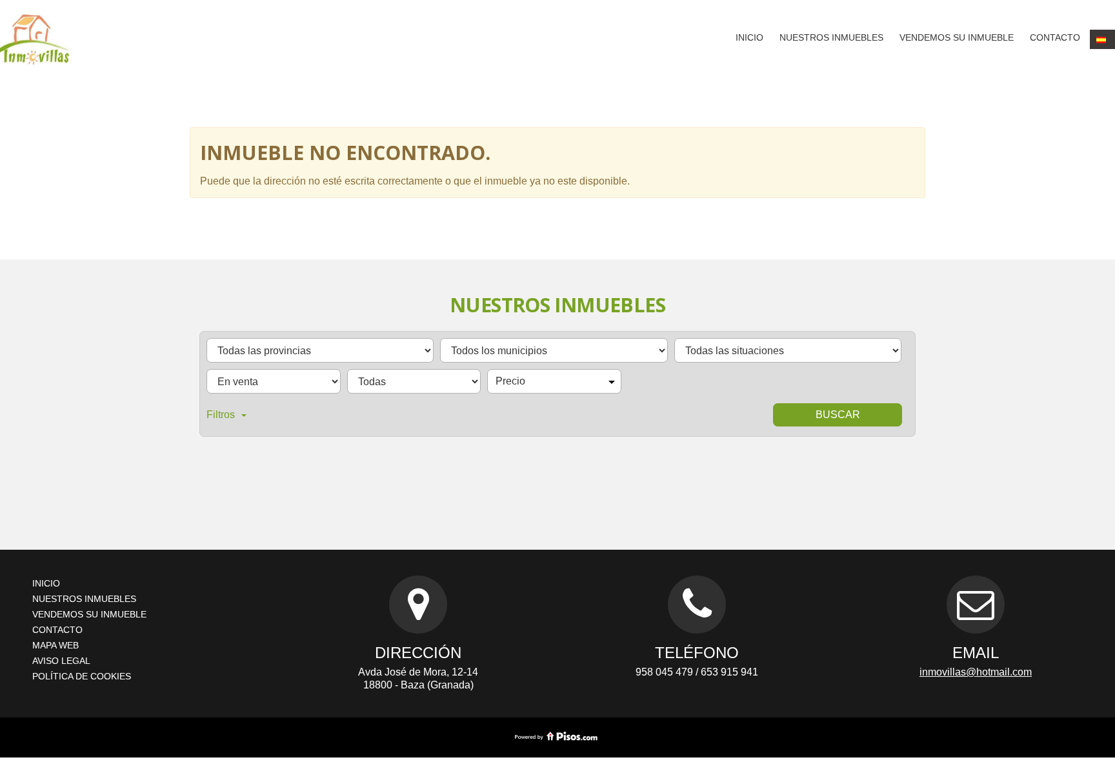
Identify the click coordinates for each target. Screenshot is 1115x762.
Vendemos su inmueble (956, 37)
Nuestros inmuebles (831, 37)
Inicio (749, 37)
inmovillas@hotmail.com (975, 672)
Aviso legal (61, 661)
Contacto (1055, 37)
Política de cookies (81, 676)
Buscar (838, 414)
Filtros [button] (220, 414)
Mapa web (55, 645)
